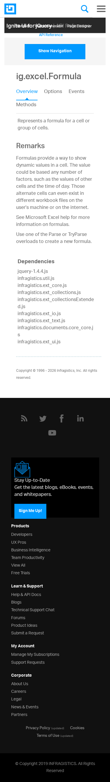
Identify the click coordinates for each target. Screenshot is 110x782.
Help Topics (25, 34)
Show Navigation (55, 52)
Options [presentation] (53, 92)
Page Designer (79, 25)
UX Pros (18, 541)
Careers (18, 691)
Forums (18, 617)
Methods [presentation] (26, 105)
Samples (23, 25)
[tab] (30, 93)
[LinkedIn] (80, 418)
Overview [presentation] (27, 92)
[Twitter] (43, 418)
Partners (19, 714)
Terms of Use (48, 735)
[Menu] (101, 8)
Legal (16, 698)
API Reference (51, 34)
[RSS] (24, 418)
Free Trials (20, 572)
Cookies (77, 727)
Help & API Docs (26, 594)
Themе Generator (48, 25)
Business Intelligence (30, 549)
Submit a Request (27, 632)
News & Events (24, 706)
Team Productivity (27, 557)
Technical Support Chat (33, 609)
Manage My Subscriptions (35, 654)
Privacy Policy (38, 727)
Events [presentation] (76, 92)
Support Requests (28, 662)
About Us (19, 683)
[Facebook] (61, 418)
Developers (21, 534)
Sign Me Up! (30, 511)
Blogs (16, 601)
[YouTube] (52, 433)
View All (18, 564)
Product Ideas (24, 625)
